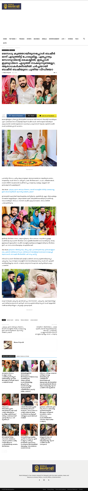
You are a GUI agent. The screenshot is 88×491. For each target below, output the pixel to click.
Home (5, 39)
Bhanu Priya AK (7, 72)
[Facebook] (39, 480)
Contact (81, 489)
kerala (44, 39)
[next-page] (6, 451)
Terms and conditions (61, 489)
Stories (70, 39)
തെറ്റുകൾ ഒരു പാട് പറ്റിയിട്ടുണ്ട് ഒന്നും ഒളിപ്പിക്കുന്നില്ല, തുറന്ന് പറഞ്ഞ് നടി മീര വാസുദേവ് (47, 441)
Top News (12, 39)
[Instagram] (44, 480)
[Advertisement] (55, 6)
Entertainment (54, 39)
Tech (76, 39)
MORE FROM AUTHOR (22, 356)
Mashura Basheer (25, 320)
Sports (29, 39)
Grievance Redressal (72, 489)
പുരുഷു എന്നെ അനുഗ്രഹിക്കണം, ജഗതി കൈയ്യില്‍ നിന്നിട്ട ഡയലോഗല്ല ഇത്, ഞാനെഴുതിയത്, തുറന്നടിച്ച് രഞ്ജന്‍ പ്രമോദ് (14, 329)
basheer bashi (10, 320)
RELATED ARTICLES (8, 356)
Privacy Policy (50, 489)
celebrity (17, 320)
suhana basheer (34, 320)
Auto (5, 43)
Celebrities (12, 50)
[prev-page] (3, 451)
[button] (84, 39)
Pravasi (21, 39)
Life (63, 39)
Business (37, 39)
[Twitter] (48, 480)
